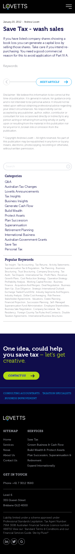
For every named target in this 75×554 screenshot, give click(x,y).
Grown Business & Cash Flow (45, 444)
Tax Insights (13, 196)
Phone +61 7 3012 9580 (18, 483)
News (6, 450)
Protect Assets (15, 215)
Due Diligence (22, 288)
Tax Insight (10, 264)
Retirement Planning (19, 230)
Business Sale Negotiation (18, 309)
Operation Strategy (57, 278)
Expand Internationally (41, 465)
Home (7, 439)
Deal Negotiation (50, 285)
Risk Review (53, 295)
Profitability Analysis (15, 281)
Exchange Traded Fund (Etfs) (19, 292)
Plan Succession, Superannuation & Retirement (49, 458)
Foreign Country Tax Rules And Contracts (38, 312)
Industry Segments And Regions (52, 292)
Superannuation (16, 225)
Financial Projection (15, 302)
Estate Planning (52, 298)
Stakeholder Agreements (18, 298)
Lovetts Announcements (22, 191)
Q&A (8, 182)
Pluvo (44, 532)
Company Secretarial (44, 309)
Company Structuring (48, 271)
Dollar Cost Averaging (34, 295)
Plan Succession (16, 220)
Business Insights (16, 201)
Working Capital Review (39, 281)
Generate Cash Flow (19, 206)
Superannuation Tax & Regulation (22, 268)
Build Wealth (13, 211)
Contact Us (10, 460)
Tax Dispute (18, 275)
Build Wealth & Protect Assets (46, 450)
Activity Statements (59, 264)
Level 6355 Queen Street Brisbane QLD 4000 (15, 500)
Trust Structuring (27, 271)
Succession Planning (37, 302)
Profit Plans (50, 275)
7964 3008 (9, 525)
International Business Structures (45, 316)
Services (8, 444)
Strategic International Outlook (48, 288)
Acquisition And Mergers (27, 285)
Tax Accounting (25, 264)
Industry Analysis (13, 295)
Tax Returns (41, 264)
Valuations (37, 298)
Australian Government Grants (26, 239)
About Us (9, 455)
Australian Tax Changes (21, 187)
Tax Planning (47, 268)
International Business (20, 235)
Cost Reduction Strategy (33, 278)
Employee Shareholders (56, 305)
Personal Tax (14, 249)
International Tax (34, 275)
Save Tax (11, 244)
